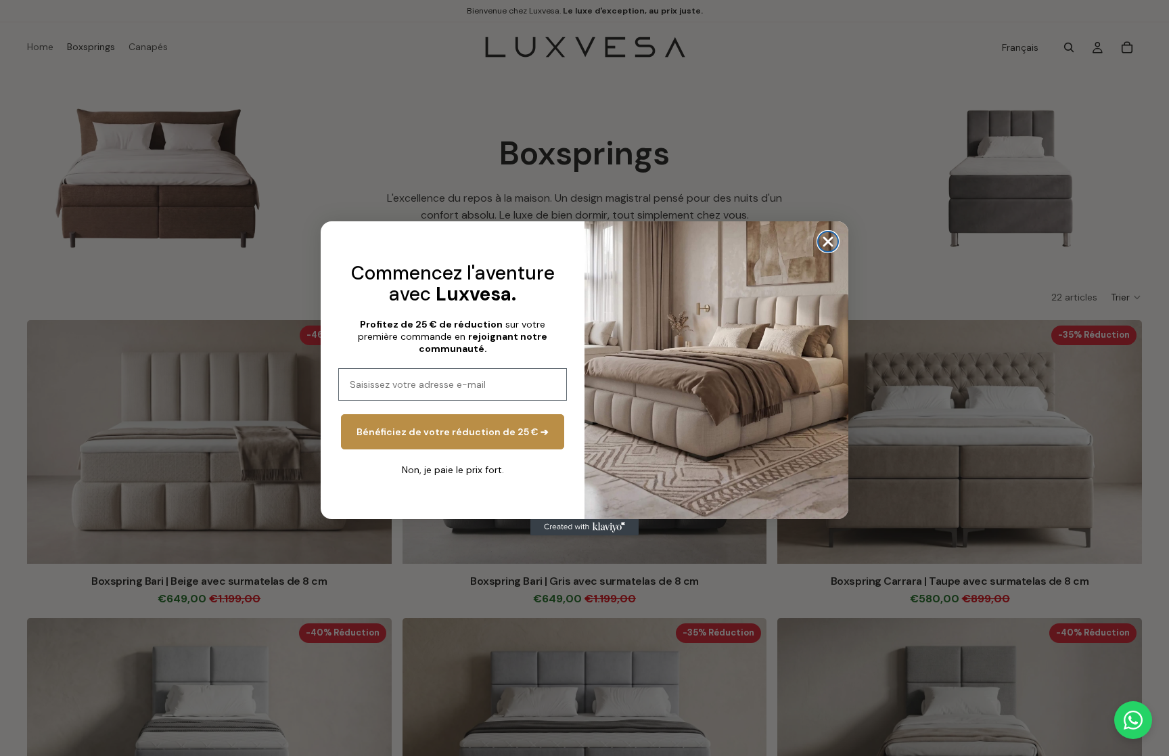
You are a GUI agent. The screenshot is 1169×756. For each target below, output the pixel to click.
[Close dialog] (828, 241)
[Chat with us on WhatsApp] (1133, 720)
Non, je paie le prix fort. (453, 470)
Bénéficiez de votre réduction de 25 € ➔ (453, 432)
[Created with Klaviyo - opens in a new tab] (584, 527)
